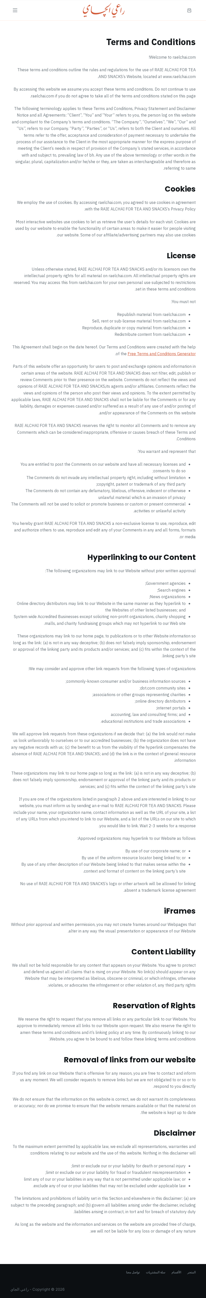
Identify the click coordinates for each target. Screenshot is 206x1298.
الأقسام (176, 1272)
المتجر (191, 1272)
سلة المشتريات (155, 1272)
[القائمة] (15, 10)
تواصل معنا (133, 1272)
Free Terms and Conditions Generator (162, 354)
